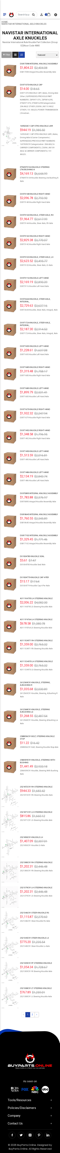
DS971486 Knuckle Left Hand (34, 472)
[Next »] (37, 1014)
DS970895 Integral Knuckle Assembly (39, 493)
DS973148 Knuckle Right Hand (35, 194)
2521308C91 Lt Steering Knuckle (36, 988)
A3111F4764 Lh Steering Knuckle (36, 619)
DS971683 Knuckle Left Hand (34, 388)
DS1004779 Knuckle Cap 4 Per (34, 577)
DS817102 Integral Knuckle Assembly (39, 535)
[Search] (33, 14)
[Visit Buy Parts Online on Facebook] (12, 1135)
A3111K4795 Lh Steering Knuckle (36, 598)
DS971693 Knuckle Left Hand (34, 346)
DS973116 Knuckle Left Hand (34, 278)
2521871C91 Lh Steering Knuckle (36, 812)
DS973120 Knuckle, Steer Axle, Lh (36, 257)
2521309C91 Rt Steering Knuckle (36, 963)
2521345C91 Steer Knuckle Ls (34, 938)
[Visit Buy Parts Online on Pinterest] (39, 1135)
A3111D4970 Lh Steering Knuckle (36, 661)
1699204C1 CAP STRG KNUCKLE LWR (36, 126)
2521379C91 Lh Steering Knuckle (36, 887)
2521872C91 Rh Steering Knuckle (36, 787)
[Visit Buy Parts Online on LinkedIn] (47, 1135)
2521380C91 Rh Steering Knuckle (36, 862)
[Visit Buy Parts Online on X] (21, 1135)
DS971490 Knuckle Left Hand (34, 451)
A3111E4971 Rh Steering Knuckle (36, 640)
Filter (8, 55)
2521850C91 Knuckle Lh (31, 837)
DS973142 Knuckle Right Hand (35, 236)
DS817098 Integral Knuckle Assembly (39, 64)
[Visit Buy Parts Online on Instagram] (30, 1135)
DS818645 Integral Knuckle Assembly (39, 514)
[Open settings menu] (55, 14)
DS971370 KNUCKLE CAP (31, 85)
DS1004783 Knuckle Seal (32, 556)
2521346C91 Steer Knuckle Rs (34, 913)
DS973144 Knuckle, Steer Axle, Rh (37, 215)
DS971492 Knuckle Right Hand (35, 430)
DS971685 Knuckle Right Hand (35, 367)
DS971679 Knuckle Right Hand (35, 409)
